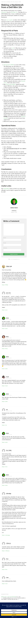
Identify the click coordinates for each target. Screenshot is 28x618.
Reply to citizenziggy (6, 535)
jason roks (8, 293)
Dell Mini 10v (14, 12)
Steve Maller (9, 450)
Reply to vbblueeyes (6, 550)
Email (4, 242)
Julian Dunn (3, 1)
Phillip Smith (9, 266)
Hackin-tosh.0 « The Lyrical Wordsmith (8, 596)
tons (7, 20)
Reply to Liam (4, 583)
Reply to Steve (4, 466)
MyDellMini (6, 188)
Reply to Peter (4, 569)
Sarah (7, 376)
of (8, 20)
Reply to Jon (4, 425)
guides (11, 20)
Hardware (8, 1)
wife (13, 48)
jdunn (7, 318)
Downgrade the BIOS (9, 64)
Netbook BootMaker (11, 84)
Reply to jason (4, 310)
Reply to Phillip (5, 284)
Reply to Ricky (5, 348)
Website (5, 248)
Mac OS (12, 1)
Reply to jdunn (5, 328)
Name (4, 237)
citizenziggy (8, 493)
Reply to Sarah (5, 385)
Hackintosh (4, 12)
